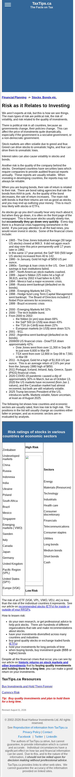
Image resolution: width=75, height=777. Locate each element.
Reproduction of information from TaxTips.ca (40, 727)
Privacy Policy (31, 732)
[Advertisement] (37, 51)
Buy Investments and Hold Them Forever (27, 686)
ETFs (13, 643)
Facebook (24, 736)
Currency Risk (11, 692)
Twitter (39, 736)
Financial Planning (14, 97)
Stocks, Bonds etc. (44, 97)
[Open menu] (8, 5)
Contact (47, 732)
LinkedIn (51, 736)
